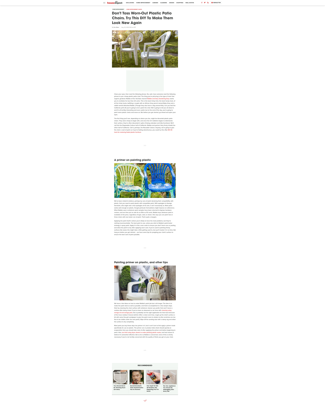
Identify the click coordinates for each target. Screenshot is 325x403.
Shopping (179, 3)
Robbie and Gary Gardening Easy (158, 99)
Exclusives (130, 3)
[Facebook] (202, 3)
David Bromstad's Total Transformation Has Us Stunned (136, 387)
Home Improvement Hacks (134, 9)
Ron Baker (116, 27)
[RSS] (208, 3)
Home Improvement (143, 3)
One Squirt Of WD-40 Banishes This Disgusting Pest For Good (153, 388)
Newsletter (217, 3)
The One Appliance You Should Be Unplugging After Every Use (169, 388)
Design (171, 3)
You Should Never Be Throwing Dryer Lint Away (119, 387)
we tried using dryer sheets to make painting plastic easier (141, 332)
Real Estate (190, 3)
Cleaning (163, 3)
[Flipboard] (205, 3)
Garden (155, 3)
